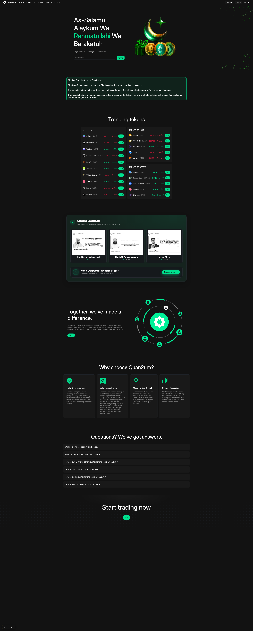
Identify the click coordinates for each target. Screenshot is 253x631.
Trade (121, 136)
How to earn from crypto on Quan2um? (82, 484)
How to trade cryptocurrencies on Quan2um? (85, 477)
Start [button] (126, 517)
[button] (248, 2)
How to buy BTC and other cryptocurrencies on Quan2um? (91, 462)
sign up (120, 58)
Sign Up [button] (229, 2)
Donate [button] (71, 335)
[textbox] (95, 58)
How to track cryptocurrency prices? (81, 469)
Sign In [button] (238, 2)
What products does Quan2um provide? (83, 454)
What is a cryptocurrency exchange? (81, 447)
